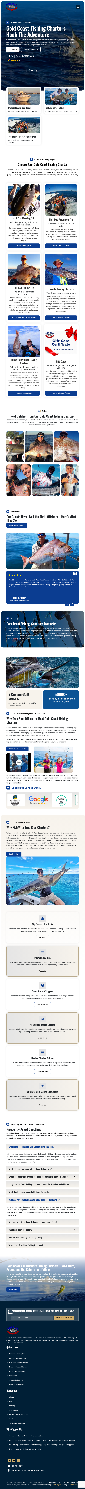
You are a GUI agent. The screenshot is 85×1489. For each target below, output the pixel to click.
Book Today (14, 854)
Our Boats (42, 937)
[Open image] (15, 446)
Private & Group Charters (18, 1367)
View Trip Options (31, 49)
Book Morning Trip (24, 246)
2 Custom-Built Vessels (18, 696)
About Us (42, 971)
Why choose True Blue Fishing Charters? (25, 1245)
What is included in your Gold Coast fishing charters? (31, 1146)
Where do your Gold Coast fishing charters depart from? (32, 1222)
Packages (12, 1406)
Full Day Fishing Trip (23, 288)
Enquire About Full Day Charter (24, 318)
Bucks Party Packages (17, 1371)
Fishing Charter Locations (18, 1414)
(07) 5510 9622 (17, 1466)
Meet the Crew (42, 1004)
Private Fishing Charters (61, 289)
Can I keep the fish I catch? (20, 1229)
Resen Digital (56, 1484)
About (11, 1397)
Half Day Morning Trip (24, 218)
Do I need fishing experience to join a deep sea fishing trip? (34, 1199)
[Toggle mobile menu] (78, 7)
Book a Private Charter (61, 318)
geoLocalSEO (72, 1484)
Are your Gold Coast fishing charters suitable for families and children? (39, 1184)
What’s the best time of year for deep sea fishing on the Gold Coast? (38, 1176)
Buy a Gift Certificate (61, 393)
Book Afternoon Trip (61, 246)
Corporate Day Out (16, 1380)
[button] (21, 59)
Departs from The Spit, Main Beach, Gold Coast (27, 1470)
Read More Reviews (16, 525)
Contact (12, 1419)
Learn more (42, 1038)
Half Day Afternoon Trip (61, 219)
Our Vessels (13, 1410)
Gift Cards (61, 361)
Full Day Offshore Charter (18, 1363)
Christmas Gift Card (16, 1384)
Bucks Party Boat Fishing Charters (24, 361)
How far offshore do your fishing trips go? (26, 1237)
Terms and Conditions (17, 1423)
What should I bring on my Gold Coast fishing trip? (30, 1192)
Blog (10, 1401)
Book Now (13, 49)
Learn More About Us (17, 749)
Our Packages (42, 1071)
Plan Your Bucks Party (24, 393)
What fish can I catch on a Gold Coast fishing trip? (30, 1169)
